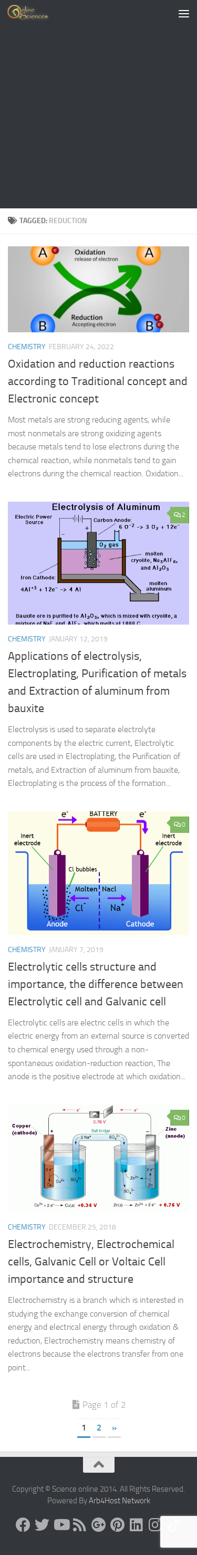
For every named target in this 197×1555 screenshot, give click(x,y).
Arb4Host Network (119, 1500)
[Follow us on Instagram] (155, 1525)
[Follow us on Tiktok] (174, 1525)
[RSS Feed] (79, 1525)
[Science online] (23, 1525)
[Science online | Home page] (36, 13)
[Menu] (184, 13)
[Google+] (98, 1525)
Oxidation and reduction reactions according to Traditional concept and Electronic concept (98, 381)
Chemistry (27, 346)
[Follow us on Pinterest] (117, 1525)
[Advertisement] (98, 104)
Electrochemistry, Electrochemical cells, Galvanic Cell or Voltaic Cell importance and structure (91, 1261)
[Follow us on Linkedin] (136, 1525)
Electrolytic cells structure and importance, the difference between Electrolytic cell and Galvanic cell (95, 984)
